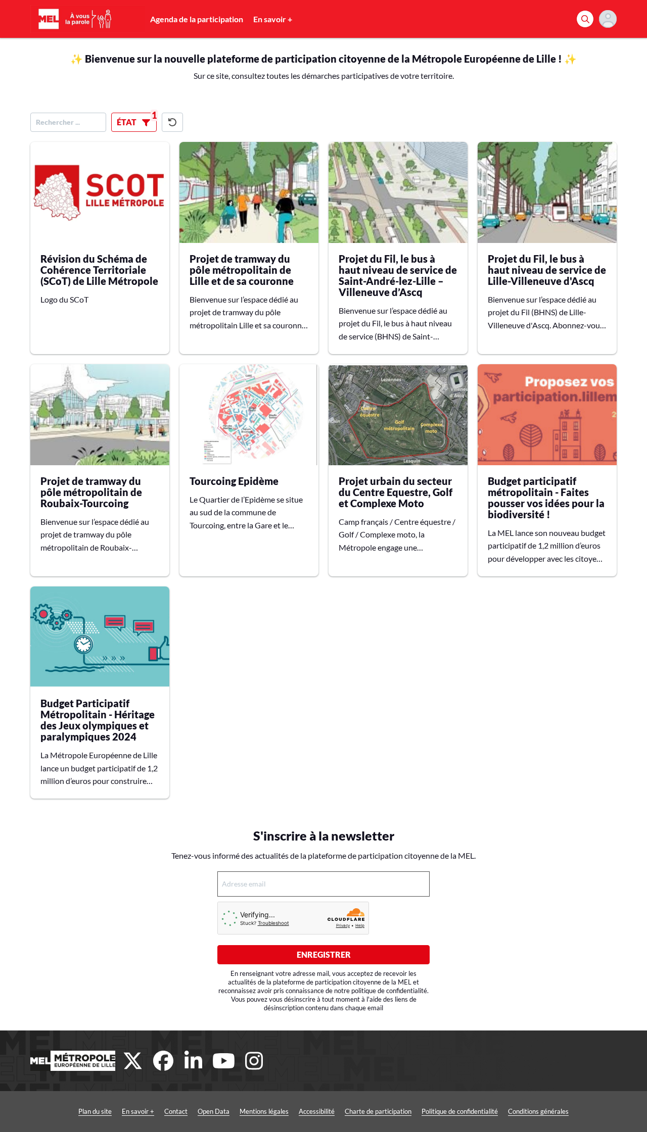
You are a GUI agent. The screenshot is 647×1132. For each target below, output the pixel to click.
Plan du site (95, 1111)
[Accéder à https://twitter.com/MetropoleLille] (133, 1061)
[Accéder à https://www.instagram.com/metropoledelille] (254, 1061)
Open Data (213, 1111)
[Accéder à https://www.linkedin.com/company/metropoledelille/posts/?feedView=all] (193, 1061)
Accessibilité (317, 1111)
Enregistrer (324, 954)
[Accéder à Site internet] (72, 1061)
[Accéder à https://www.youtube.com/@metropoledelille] (224, 1061)
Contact (176, 1111)
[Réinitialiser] (172, 122)
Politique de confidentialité (460, 1111)
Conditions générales (538, 1111)
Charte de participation (378, 1111)
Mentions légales (264, 1111)
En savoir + (272, 19)
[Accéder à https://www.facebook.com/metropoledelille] (163, 1061)
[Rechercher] (585, 19)
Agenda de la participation (196, 19)
